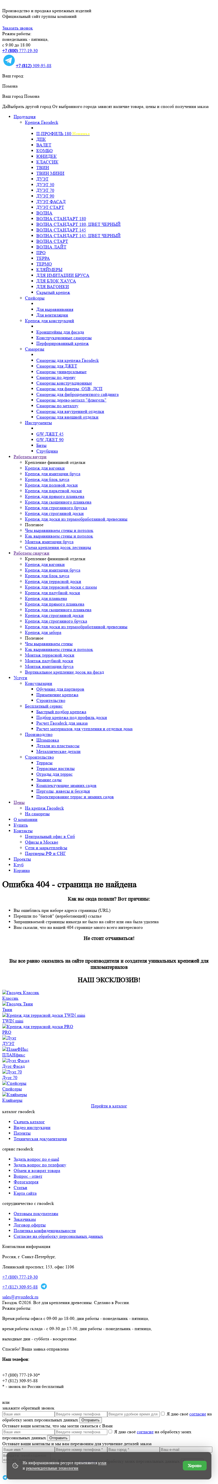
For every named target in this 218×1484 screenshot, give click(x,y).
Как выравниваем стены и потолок (59, 536)
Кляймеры (12, 1100)
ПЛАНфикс (13, 1055)
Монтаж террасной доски (49, 655)
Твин (7, 1009)
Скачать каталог (29, 1121)
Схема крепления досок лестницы (58, 547)
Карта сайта (25, 1193)
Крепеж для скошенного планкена (58, 502)
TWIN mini (12, 1021)
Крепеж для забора (43, 632)
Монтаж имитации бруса (49, 541)
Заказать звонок (17, 28)
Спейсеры (12, 1089)
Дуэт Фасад (13, 1066)
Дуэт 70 (9, 1077)
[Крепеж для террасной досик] (17, 1004)
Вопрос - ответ (28, 1176)
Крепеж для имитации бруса (52, 473)
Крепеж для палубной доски (52, 592)
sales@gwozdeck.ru (20, 1297)
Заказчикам (25, 1219)
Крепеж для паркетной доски (53, 490)
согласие (197, 1414)
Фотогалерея (26, 1181)
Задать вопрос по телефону (40, 1164)
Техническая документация (40, 1138)
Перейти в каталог (109, 1106)
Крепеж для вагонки (45, 468)
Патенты (22, 1133)
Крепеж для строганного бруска (56, 507)
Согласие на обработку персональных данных (58, 1236)
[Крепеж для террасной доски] (20, 992)
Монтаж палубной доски (49, 660)
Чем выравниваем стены (49, 643)
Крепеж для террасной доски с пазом (61, 587)
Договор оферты (30, 1225)
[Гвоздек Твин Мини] (43, 1015)
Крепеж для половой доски (51, 485)
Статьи (20, 1187)
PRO (6, 1032)
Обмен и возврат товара (37, 1170)
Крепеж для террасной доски (53, 581)
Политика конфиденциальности (45, 1230)
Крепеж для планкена (46, 598)
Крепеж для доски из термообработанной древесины (76, 519)
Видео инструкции (32, 1127)
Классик (10, 998)
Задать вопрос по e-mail (36, 1159)
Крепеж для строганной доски (54, 513)
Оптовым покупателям (36, 1213)
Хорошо (195, 1465)
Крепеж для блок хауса (47, 479)
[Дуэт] (9, 1038)
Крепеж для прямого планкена (54, 496)
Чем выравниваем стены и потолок (59, 530)
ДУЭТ (8, 1043)
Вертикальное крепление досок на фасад (64, 672)
